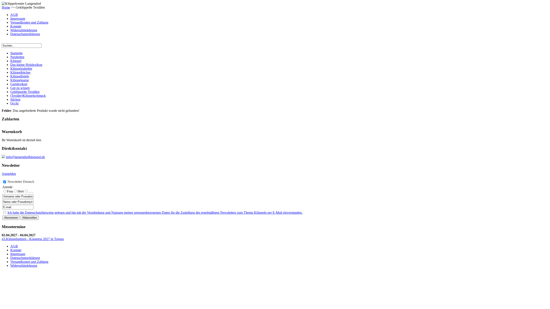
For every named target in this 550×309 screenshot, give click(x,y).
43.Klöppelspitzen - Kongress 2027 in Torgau (33, 239)
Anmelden (9, 174)
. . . (30, 191)
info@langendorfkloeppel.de (25, 157)
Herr (21, 191)
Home (6, 7)
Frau (10, 191)
